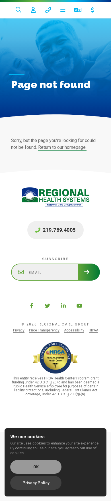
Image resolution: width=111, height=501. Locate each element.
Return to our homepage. (62, 147)
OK (36, 467)
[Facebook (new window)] (31, 305)
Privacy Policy (36, 483)
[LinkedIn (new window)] (63, 305)
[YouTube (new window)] (79, 305)
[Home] (55, 203)
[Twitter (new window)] (47, 305)
